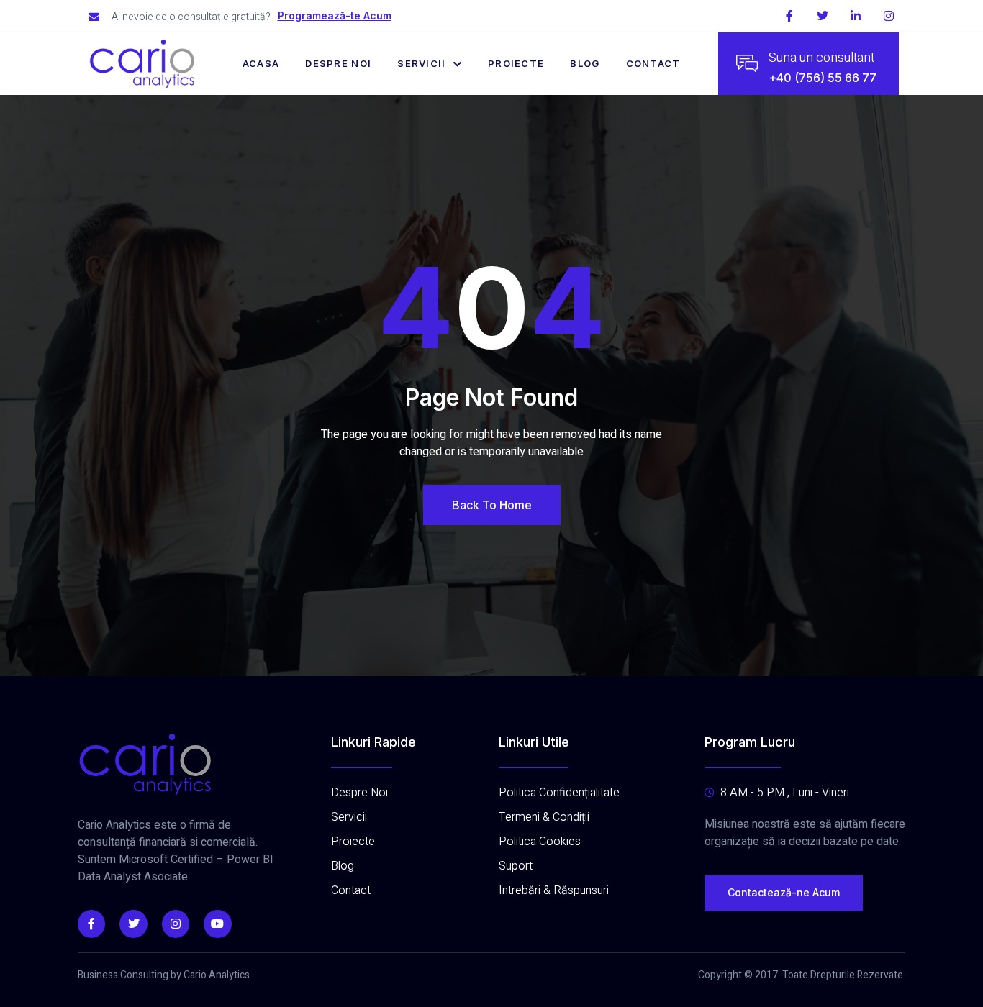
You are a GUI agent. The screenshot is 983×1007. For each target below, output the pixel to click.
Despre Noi (338, 63)
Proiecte (516, 63)
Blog (584, 63)
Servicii (421, 63)
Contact (653, 63)
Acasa (261, 63)
